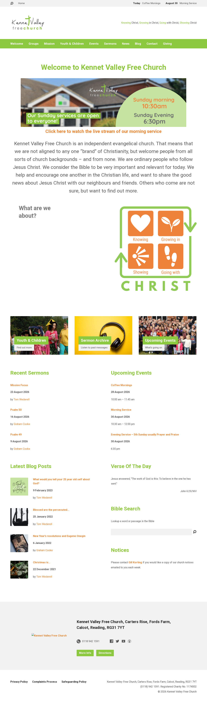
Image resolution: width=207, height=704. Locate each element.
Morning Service (121, 409)
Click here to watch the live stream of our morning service (103, 131)
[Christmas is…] (19, 575)
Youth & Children (72, 43)
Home (21, 3)
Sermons (110, 43)
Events (93, 43)
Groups (33, 43)
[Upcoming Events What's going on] (167, 352)
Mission (49, 43)
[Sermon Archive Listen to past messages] (103, 352)
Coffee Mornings (121, 385)
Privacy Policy (19, 681)
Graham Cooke (22, 424)
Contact (152, 43)
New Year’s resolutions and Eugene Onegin (59, 536)
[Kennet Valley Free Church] (49, 635)
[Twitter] (117, 641)
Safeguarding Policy (74, 681)
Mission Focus (19, 385)
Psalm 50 (16, 409)
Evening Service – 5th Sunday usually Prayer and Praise (145, 434)
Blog (138, 43)
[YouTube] (123, 641)
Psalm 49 (16, 434)
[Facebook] (111, 641)
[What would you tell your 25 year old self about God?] (19, 492)
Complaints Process (44, 681)
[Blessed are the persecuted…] (19, 523)
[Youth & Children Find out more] (39, 352)
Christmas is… (41, 562)
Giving (167, 43)
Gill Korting (135, 562)
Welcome (16, 43)
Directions (105, 652)
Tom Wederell (21, 399)
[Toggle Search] (11, 3)
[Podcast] (129, 641)
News (125, 43)
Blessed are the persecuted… (51, 509)
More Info (85, 652)
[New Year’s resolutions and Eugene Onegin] (19, 549)
